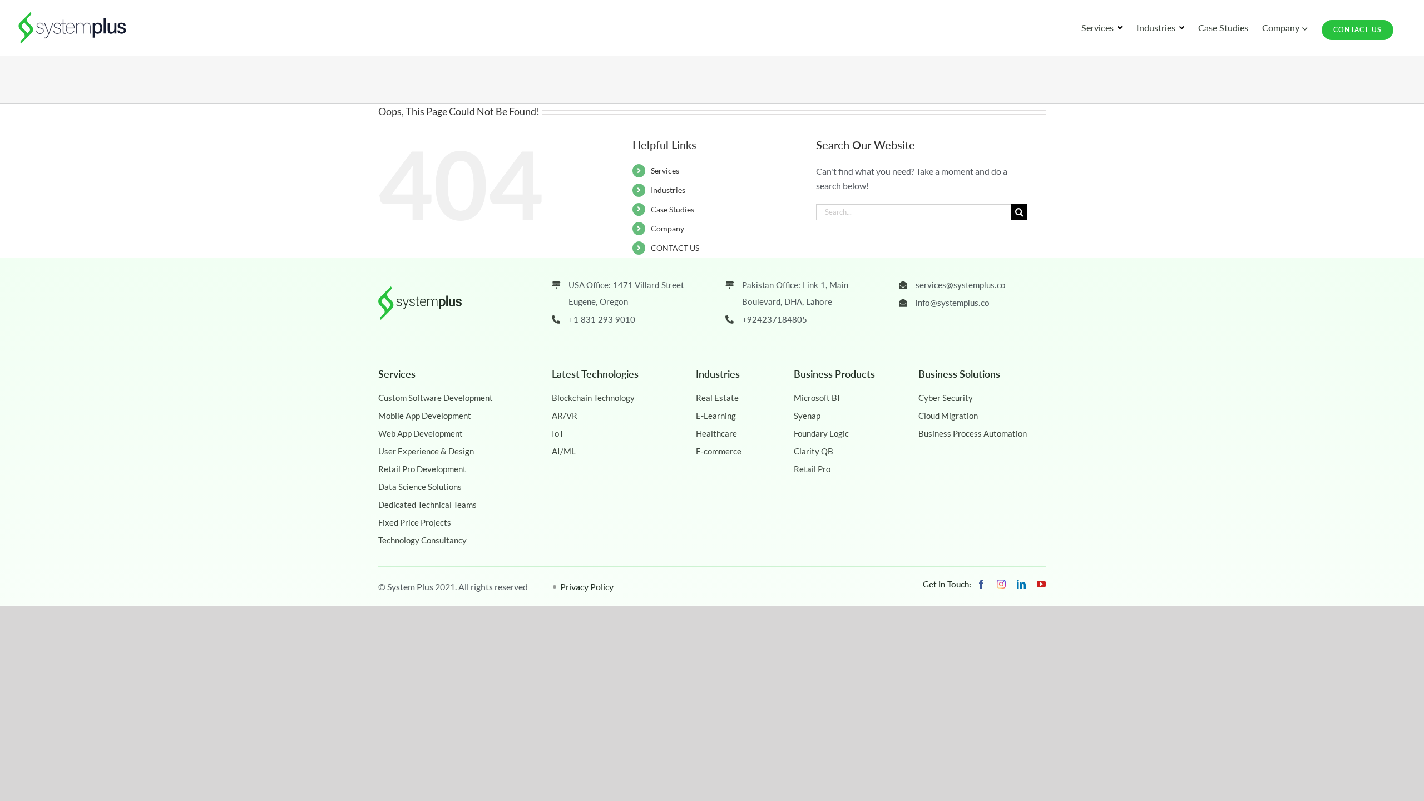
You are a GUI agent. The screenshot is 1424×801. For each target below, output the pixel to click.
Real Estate (717, 398)
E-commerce (718, 451)
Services (665, 170)
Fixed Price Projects (414, 522)
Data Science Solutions (420, 487)
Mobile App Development (424, 416)
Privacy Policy (587, 586)
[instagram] (1001, 584)
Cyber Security (945, 398)
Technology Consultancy (422, 540)
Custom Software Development (435, 398)
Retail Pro (812, 469)
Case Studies (672, 209)
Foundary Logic (821, 433)
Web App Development (420, 433)
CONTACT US (675, 248)
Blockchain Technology (593, 398)
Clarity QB (813, 451)
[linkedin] (1021, 584)
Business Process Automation (972, 433)
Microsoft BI (817, 398)
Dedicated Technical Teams (427, 505)
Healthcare (716, 433)
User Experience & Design (426, 451)
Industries (668, 190)
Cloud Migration (948, 416)
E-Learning (716, 416)
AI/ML (564, 451)
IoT (558, 433)
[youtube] (1041, 584)
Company (667, 228)
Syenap (807, 416)
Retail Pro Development (422, 469)
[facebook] (981, 584)
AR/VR (564, 416)
